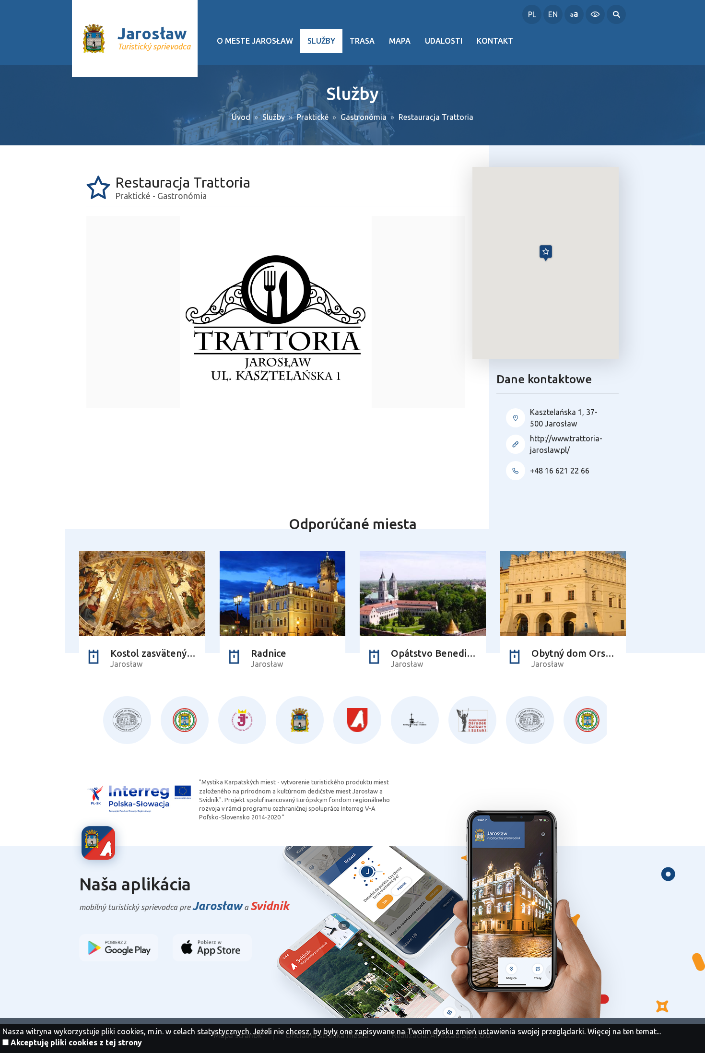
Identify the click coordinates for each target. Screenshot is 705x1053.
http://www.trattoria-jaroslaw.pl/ (566, 444)
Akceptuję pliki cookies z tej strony (76, 1042)
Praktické (313, 117)
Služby (321, 40)
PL (532, 14)
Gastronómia (364, 117)
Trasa (362, 40)
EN (553, 14)
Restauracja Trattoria (436, 117)
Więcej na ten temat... (624, 1031)
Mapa (400, 40)
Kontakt (495, 40)
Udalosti (443, 40)
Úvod (241, 117)
